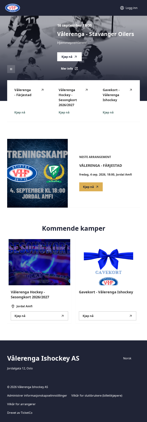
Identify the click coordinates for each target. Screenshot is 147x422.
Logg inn (131, 8)
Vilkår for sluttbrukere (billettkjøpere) (96, 395)
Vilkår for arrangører (21, 404)
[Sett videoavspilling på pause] (11, 69)
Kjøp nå (66, 57)
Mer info (71, 70)
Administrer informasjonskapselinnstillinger (37, 395)
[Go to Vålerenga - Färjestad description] (37, 173)
